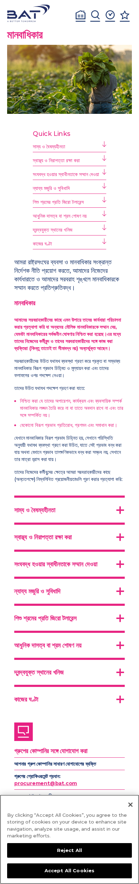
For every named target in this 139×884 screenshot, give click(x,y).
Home (80, 16)
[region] (69, 839)
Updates (110, 16)
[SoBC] (28, 13)
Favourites (125, 16)
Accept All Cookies (69, 870)
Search (95, 16)
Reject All (69, 850)
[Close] (130, 804)
